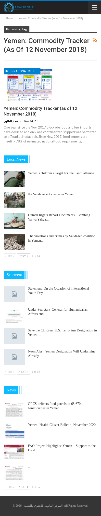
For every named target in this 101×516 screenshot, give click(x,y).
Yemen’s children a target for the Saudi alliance (61, 173)
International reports (22, 71)
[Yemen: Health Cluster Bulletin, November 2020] (14, 430)
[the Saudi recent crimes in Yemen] (14, 200)
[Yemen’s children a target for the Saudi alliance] (14, 179)
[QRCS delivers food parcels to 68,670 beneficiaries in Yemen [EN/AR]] (14, 409)
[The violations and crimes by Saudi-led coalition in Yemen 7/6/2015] (14, 242)
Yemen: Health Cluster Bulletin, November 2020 (62, 425)
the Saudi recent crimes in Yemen (51, 194)
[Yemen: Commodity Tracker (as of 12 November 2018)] (29, 84)
